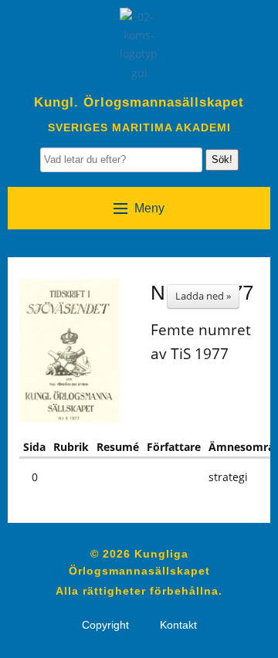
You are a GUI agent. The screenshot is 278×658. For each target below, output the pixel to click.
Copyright (105, 625)
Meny (149, 208)
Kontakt (178, 625)
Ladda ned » (203, 296)
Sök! (222, 159)
